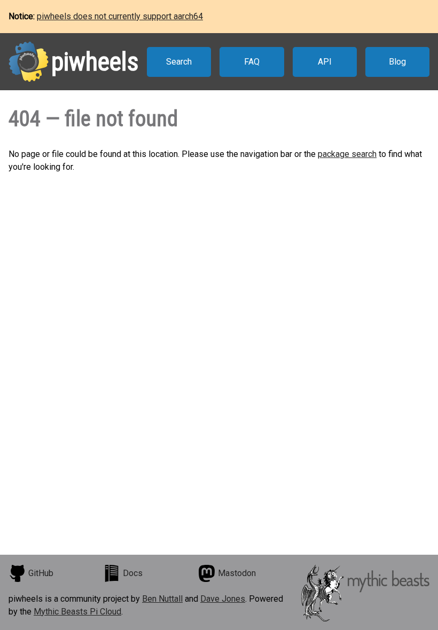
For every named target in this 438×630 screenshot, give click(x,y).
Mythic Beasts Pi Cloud (77, 612)
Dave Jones (222, 599)
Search (179, 62)
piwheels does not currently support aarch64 (120, 16)
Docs (133, 573)
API (325, 62)
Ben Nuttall (162, 599)
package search (347, 154)
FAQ (252, 62)
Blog (397, 62)
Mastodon (237, 573)
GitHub (40, 573)
